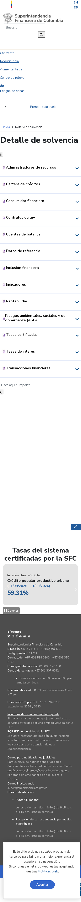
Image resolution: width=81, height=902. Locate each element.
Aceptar (42, 884)
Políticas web (48, 871)
